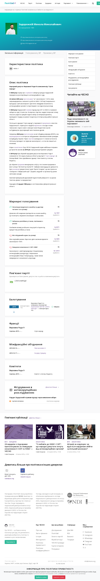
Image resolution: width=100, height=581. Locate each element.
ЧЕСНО (22, 3)
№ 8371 (56, 227)
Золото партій (57, 536)
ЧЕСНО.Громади (58, 543)
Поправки (55, 549)
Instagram (88, 535)
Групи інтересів (58, 546)
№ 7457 (56, 213)
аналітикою (19, 147)
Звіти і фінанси (41, 533)
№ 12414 (56, 251)
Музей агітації (57, 540)
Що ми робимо (57, 525)
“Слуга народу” (50, 156)
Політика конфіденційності (42, 549)
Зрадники (48, 3)
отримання (29, 93)
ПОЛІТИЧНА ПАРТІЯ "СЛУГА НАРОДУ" (40, 307)
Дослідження (56, 530)
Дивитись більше (34, 418)
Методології (40, 540)
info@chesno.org (90, 561)
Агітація (57, 3)
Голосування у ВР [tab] (33, 53)
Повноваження (81, 3)
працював (21, 164)
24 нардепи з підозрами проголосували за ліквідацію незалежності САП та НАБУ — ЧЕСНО (19, 447)
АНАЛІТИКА (40, 442)
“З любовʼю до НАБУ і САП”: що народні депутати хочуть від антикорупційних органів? (50, 446)
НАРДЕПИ (13, 442)
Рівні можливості (40, 348)
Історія (38, 536)
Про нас (39, 530)
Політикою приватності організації (74, 573)
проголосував (28, 99)
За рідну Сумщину (40, 353)
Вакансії (70, 536)
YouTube (88, 544)
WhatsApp (88, 538)
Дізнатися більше (51, 387)
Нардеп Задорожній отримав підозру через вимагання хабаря (32, 397)
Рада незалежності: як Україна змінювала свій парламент (78, 121)
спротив (31, 139)
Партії (30, 3)
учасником (15, 169)
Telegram (88, 541)
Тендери (70, 540)
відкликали (37, 125)
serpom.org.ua (26, 477)
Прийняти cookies (41, 577)
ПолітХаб (55, 533)
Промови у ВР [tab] (49, 53)
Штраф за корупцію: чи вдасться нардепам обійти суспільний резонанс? (80, 446)
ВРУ (6, 442)
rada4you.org (9, 478)
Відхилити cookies (59, 577)
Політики (39, 3)
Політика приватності (41, 544)
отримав (29, 110)
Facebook (88, 532)
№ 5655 (56, 239)
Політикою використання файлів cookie (45, 573)
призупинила (46, 123)
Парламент (67, 3)
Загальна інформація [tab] (14, 53)
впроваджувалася (15, 136)
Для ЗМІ (70, 530)
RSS (68, 533)
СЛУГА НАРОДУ (20, 281)
